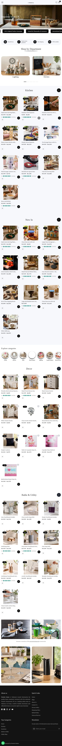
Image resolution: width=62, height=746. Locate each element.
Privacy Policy (35, 707)
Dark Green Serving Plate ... (8, 112)
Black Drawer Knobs (47, 391)
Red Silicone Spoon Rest (28, 171)
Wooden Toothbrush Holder (50, 576)
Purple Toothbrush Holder (49, 517)
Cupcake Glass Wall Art (48, 450)
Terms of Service (36, 715)
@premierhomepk (34, 641)
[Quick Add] (21, 630)
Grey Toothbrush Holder (8, 517)
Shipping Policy (36, 710)
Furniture (3, 729)
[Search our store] (57, 2)
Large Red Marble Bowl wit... (29, 301)
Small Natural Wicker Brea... (29, 271)
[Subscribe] (58, 729)
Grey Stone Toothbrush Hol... (30, 546)
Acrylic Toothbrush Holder (29, 576)
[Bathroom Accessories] (59, 495)
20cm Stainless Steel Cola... (8, 271)
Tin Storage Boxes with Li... (49, 142)
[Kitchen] (59, 90)
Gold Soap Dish (5, 546)
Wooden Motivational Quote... (9, 391)
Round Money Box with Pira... (50, 420)
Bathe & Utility (5, 731)
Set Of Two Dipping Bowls (8, 301)
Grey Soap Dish (46, 546)
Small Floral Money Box (28, 391)
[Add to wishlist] (18, 98)
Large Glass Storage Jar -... (49, 242)
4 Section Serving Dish (48, 171)
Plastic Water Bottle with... (8, 142)
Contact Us (34, 705)
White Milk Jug (5, 331)
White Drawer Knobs (7, 420)
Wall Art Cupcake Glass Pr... (29, 450)
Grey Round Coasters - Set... (49, 271)
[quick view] (2, 120)
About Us (34, 702)
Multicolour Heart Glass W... (9, 479)
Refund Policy (35, 712)
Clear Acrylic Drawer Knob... (29, 420)
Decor (2, 724)
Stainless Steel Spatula (28, 112)
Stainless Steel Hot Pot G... (49, 112)
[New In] (59, 220)
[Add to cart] (18, 118)
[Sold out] (39, 118)
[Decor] (59, 369)
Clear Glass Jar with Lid (28, 242)
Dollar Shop (4, 734)
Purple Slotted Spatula (28, 142)
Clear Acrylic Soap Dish (28, 517)
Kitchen (3, 726)
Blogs (33, 699)
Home (33, 697)
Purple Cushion (5, 450)
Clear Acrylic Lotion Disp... (8, 606)
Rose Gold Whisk (6, 201)
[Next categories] (59, 354)
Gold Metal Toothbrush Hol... (9, 576)
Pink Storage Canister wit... (8, 171)
